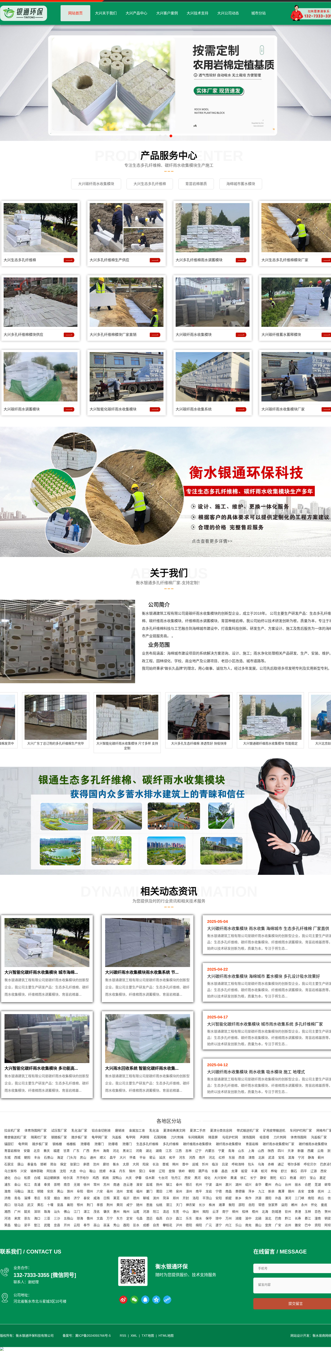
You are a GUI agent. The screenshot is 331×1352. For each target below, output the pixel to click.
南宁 (225, 1211)
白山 (17, 1178)
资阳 (318, 1225)
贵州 (96, 1151)
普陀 (273, 1178)
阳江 (156, 1211)
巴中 (308, 1225)
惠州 (116, 1211)
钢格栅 (57, 1144)
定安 (129, 1218)
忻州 (205, 1164)
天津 (291, 1151)
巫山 (96, 1225)
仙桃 (159, 1205)
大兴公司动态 (228, 13)
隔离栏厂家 (39, 1137)
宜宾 (268, 1225)
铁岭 (182, 1171)
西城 (17, 1157)
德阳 (189, 1225)
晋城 (165, 1164)
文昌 (100, 1218)
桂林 (245, 1211)
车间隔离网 (196, 1137)
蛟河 (264, 1171)
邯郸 (43, 1164)
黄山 (60, 1191)
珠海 (47, 1211)
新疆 (300, 1151)
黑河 (197, 1178)
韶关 (27, 1211)
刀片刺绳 (177, 1137)
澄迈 (149, 1218)
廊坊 (106, 1164)
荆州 (110, 1205)
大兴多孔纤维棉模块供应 (23, 335)
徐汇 (243, 1178)
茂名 (96, 1211)
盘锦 (172, 1171)
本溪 (112, 1171)
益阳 (284, 1205)
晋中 (185, 1164)
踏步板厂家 (79, 1137)
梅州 (126, 1211)
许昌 (278, 1198)
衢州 (268, 1184)
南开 (202, 1157)
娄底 (324, 1205)
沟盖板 (116, 1137)
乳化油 (154, 1130)
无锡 (77, 1184)
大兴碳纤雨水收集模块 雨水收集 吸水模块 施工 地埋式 (256, 1072)
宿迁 (189, 1184)
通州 (93, 1157)
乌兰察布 (10, 1171)
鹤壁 (228, 1198)
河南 (139, 1151)
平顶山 (207, 1198)
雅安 (298, 1225)
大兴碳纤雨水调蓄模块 (22, 409)
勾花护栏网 (230, 1137)
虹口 (283, 1178)
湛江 (87, 1211)
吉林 (188, 1151)
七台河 (163, 1178)
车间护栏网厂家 (301, 1130)
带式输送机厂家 (248, 1130)
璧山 (17, 1225)
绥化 (207, 1178)
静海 (311, 1157)
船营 (244, 1171)
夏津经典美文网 (174, 1130)
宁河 (301, 1157)
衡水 (116, 1164)
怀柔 (132, 1157)
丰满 (254, 1171)
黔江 (288, 1218)
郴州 (294, 1205)
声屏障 (144, 1137)
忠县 (57, 1225)
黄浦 (233, 1178)
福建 (56, 1151)
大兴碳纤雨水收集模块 (194, 335)
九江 (261, 1191)
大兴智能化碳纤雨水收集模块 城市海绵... (41, 972)
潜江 (169, 1205)
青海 (231, 1151)
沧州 (96, 1164)
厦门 (149, 1191)
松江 (27, 1184)
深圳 (37, 1211)
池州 (119, 1191)
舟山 (278, 1184)
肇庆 (106, 1211)
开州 (67, 1225)
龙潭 (234, 1171)
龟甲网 (130, 1137)
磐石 (294, 1171)
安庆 (50, 1191)
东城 (7, 1157)
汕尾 (136, 1211)
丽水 (298, 1184)
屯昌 (139, 1218)
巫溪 (106, 1225)
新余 (271, 1191)
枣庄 (37, 1198)
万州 (228, 1218)
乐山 (238, 1225)
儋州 (90, 1218)
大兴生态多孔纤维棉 (20, 260)
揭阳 (205, 1211)
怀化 (314, 1205)
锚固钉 (9, 1144)
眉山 (258, 1225)
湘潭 (222, 1205)
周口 (7, 1205)
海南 (106, 1151)
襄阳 (70, 1205)
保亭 (209, 1218)
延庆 (162, 1157)
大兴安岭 (220, 1178)
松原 (27, 1178)
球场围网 (249, 1137)
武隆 (47, 1225)
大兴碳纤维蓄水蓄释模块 (281, 335)
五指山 (68, 1218)
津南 (251, 1157)
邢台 (53, 1164)
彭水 (136, 1225)
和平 (172, 1157)
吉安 (301, 1191)
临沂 (126, 1198)
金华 (258, 1184)
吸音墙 (264, 1137)
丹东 (122, 1171)
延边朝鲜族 (52, 1178)
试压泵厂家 (59, 1130)
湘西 (7, 1211)
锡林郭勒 (36, 1171)
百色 (318, 1211)
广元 (209, 1225)
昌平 (113, 1157)
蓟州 (321, 1157)
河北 (116, 1151)
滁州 (70, 1191)
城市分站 (258, 13)
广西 (86, 1151)
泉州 (179, 1191)
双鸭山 (117, 1178)
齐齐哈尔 (82, 1178)
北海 (265, 1211)
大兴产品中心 (136, 13)
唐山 (20, 1164)
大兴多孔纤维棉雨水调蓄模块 (199, 260)
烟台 (57, 1198)
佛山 (67, 1211)
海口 (37, 1218)
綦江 (308, 1218)
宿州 (90, 1191)
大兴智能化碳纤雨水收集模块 (113, 409)
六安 (100, 1191)
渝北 (268, 1218)
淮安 (139, 1184)
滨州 (156, 1198)
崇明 (57, 1184)
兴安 (23, 1171)
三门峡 (299, 1198)
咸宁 (129, 1205)
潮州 (196, 1211)
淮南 (7, 1191)
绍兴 (248, 1184)
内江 (228, 1225)
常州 (96, 1184)
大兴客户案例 (167, 13)
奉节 (87, 1225)
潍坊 (67, 1198)
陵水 (199, 1218)
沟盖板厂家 (319, 1137)
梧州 (255, 1211)
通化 (7, 1178)
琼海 (80, 1218)
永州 (304, 1205)
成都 (146, 1225)
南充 (248, 1225)
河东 (182, 1157)
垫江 (37, 1225)
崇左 (27, 1218)
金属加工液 (137, 1130)
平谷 (142, 1157)
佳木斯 (150, 1178)
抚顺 (102, 1171)
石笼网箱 (160, 1137)
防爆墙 (113, 1144)
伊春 (138, 1178)
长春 (214, 1171)
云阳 (77, 1225)
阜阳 (80, 1191)
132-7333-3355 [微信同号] (45, 1275)
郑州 (176, 1198)
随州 (139, 1205)
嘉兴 (228, 1184)
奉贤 (47, 1184)
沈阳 (63, 1171)
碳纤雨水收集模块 (203, 613)
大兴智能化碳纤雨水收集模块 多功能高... (41, 1068)
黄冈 (119, 1205)
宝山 (313, 1178)
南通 (116, 1184)
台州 (288, 1184)
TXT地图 (148, 1335)
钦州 (288, 1211)
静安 (263, 1178)
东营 (47, 1198)
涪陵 (238, 1218)
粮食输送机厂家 (15, 1137)
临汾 (215, 1164)
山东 (241, 1151)
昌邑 (224, 1171)
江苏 (169, 1151)
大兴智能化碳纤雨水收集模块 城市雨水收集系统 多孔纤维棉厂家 (265, 1024)
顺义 (103, 1157)
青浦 (37, 1184)
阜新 (152, 1171)
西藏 (310, 1151)
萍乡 (251, 1191)
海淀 (60, 1157)
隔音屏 (213, 1137)
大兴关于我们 (106, 13)
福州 (139, 1191)
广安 (278, 1225)
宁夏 (221, 1151)
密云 (152, 1157)
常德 (261, 1205)
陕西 (271, 1151)
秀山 (116, 1225)
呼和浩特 (238, 1164)
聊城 (146, 1198)
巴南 (278, 1218)
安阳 (218, 1198)
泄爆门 (99, 1144)
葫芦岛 (203, 1171)
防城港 (276, 1211)
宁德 (218, 1191)
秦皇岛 (32, 1164)
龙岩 (209, 1191)
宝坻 (281, 1157)
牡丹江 (176, 1178)
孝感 (100, 1205)
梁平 (27, 1225)
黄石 (40, 1205)
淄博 (27, 1198)
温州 (218, 1184)
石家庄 (9, 1164)
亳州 (110, 1191)
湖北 (149, 1151)
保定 (63, 1164)
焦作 (248, 1198)
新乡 (238, 1198)
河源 (146, 1211)
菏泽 (166, 1198)
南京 (67, 1184)
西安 (323, 1171)
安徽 (27, 1151)
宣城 (129, 1191)
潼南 (318, 1218)
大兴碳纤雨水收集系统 (194, 409)
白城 (37, 1178)
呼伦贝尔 (310, 1164)
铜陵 (40, 1191)
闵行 (303, 1178)
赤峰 (271, 1164)
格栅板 (71, 1144)
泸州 (179, 1225)
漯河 (288, 1198)
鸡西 (96, 1178)
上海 (251, 1151)
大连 (73, 1171)
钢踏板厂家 (59, 1137)
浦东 (7, 1184)
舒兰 (284, 1171)
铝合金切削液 (101, 1130)
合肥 (308, 1184)
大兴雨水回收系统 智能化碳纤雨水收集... (142, 1068)
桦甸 (274, 1171)
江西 (178, 1151)
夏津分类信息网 (221, 1130)
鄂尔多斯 (294, 1164)
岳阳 (251, 1205)
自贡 (156, 1225)
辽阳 (162, 1171)
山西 (261, 1151)
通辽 (281, 1164)
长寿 (298, 1218)
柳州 (235, 1211)
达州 (288, 1225)
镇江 (169, 1184)
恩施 (149, 1205)
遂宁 (218, 1225)
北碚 (258, 1218)
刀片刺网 (280, 1137)
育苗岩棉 (252, 1144)
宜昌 (60, 1205)
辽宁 (198, 1151)
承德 (86, 1164)
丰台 (37, 1157)
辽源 (314, 1171)
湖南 (159, 1151)
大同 (136, 1164)
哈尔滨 (68, 1178)
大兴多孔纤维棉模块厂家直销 (113, 335)
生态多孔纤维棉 (147, 1144)
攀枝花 (167, 1225)
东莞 (176, 1211)
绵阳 (199, 1225)
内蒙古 (210, 1151)
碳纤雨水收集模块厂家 (278, 1144)
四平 (304, 1171)
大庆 (128, 1178)
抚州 (321, 1191)
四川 (281, 1151)
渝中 (248, 1218)
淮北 (30, 1191)
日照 (106, 1198)
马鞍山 (19, 1191)
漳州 (189, 1191)
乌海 (261, 1164)
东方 (119, 1218)
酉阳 (126, 1225)
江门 (77, 1211)
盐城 (149, 1184)
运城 (195, 1164)
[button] (160, 136)
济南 (7, 1198)
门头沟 (71, 1157)
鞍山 (92, 1171)
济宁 (77, 1198)
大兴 (123, 1157)
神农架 (190, 1205)
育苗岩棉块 (12, 1151)
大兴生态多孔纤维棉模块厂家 (284, 260)
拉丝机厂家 (12, 1130)
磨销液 (120, 1130)
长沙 (202, 1205)
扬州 (159, 1184)
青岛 (17, 1198)
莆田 (159, 1191)
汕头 (57, 1211)
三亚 (47, 1218)
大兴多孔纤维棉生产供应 (109, 260)
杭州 (199, 1184)
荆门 (90, 1205)
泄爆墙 (85, 1144)
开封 (186, 1198)
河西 (192, 1157)
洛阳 (196, 1198)
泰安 (87, 1198)
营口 (142, 1171)
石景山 (48, 1157)
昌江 (179, 1218)
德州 (136, 1198)
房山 (83, 1157)
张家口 (74, 1164)
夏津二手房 (198, 1130)
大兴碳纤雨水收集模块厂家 (283, 409)
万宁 (110, 1218)
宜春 (311, 1191)
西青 (241, 1157)
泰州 (179, 1184)
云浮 (215, 1211)
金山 (17, 1184)
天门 (179, 1205)
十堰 (50, 1205)
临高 (159, 1218)
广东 (76, 1151)
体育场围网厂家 (36, 1130)
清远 (166, 1211)
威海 (96, 1198)
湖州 (238, 1184)
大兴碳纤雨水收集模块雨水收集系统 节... (142, 972)
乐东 (189, 1218)
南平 (199, 1191)
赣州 (291, 1191)
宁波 (209, 1184)
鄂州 (80, 1205)
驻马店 (19, 1205)
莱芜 (116, 1198)
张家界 (273, 1205)
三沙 (57, 1218)
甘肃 (66, 1151)
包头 (251, 1164)
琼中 (218, 1218)
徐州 (87, 1184)
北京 (37, 1151)
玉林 (308, 1211)
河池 (7, 1218)
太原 (126, 1164)
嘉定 (323, 1178)
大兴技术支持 (197, 13)
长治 (155, 1164)
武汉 (30, 1205)
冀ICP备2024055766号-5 (93, 1335)
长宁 (253, 1178)
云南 (320, 1151)
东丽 (232, 1157)
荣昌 (7, 1225)
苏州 (106, 1184)
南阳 (311, 1198)
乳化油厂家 (79, 1130)
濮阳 (268, 1198)
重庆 (46, 1151)
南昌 (228, 1191)
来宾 (17, 1218)
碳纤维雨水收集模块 (165, 621)
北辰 (261, 1157)
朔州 (175, 1164)
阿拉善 (51, 1171)
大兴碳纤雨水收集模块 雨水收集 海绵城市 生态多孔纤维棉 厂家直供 (268, 928)
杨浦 (293, 1178)
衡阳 (232, 1205)
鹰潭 (281, 1191)
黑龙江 (127, 1151)
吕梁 (225, 1164)
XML (134, 1335)
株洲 (212, 1205)
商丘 (321, 1198)
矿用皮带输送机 (274, 1130)
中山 (82, 1171)
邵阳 (241, 1205)
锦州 (132, 1171)
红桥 (222, 1157)
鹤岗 (105, 1178)
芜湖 (318, 1184)
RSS (123, 1335)
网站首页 (75, 13)
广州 (17, 1211)
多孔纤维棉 (171, 1144)
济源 (258, 1198)
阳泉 (146, 1164)
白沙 (169, 1218)
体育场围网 (298, 1137)
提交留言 (295, 1304)
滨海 (291, 1157)
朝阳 (27, 1157)
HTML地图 (166, 1335)
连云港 (128, 1184)
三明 (169, 1191)
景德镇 (240, 1191)
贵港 (298, 1211)
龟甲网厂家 (99, 1137)
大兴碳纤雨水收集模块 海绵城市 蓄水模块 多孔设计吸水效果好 (263, 976)
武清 (271, 1157)
